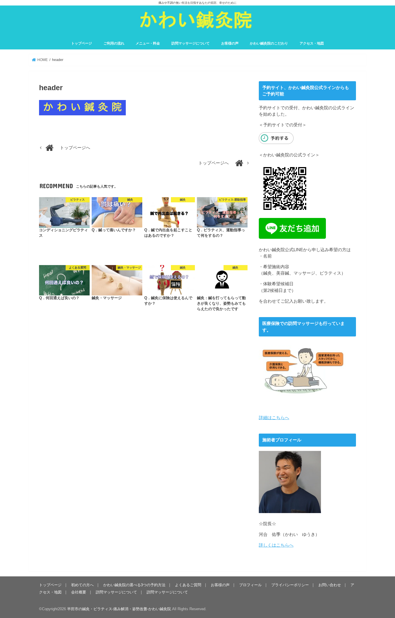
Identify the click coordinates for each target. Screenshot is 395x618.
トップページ (81, 43)
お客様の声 (230, 43)
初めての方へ (82, 585)
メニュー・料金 (148, 43)
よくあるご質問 (188, 585)
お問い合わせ (329, 585)
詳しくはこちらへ (276, 545)
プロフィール (250, 585)
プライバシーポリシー (290, 585)
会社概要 (78, 592)
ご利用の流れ (114, 43)
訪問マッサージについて (190, 43)
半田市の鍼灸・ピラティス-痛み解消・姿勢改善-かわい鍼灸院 (119, 609)
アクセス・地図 (312, 43)
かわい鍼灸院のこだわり (269, 43)
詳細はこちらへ (274, 417)
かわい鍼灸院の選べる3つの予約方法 (134, 585)
